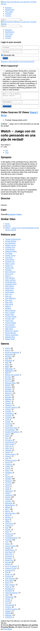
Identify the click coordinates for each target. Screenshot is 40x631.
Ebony (7, 436)
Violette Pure (10, 247)
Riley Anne (9, 304)
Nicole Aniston (10, 333)
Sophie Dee (9, 268)
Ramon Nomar (10, 310)
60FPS (7, 348)
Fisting (7, 466)
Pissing (8, 536)
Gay (6, 475)
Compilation (9, 414)
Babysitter (9, 369)
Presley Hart (10, 319)
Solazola (8, 270)
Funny (7, 471)
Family (7, 452)
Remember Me (9, 55)
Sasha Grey (9, 290)
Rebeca (8, 306)
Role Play (8, 554)
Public (7, 544)
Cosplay (8, 416)
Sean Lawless (10, 280)
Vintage (8, 611)
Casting (8, 403)
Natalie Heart (10, 339)
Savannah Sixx (10, 282)
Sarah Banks (9, 292)
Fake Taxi (8, 448)
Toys (7, 603)
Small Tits (9, 574)
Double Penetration (12, 432)
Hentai (7, 485)
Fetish (7, 462)
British (7, 395)
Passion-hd (9, 534)
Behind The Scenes (12, 375)
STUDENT (8, 591)
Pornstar (8, 540)
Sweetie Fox (10, 262)
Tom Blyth (8, 258)
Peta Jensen (10, 325)
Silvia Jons (9, 274)
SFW (7, 572)
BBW (7, 373)
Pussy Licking (10, 546)
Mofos (7, 511)
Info (6, 151)
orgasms (8, 526)
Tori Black (8, 253)
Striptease (9, 589)
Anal (6, 359)
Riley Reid (9, 302)
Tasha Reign (9, 260)
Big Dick (8, 379)
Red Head (8, 552)
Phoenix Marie (10, 323)
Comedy (8, 411)
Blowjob (8, 387)
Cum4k (7, 422)
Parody (7, 530)
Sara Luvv (8, 294)
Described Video (11, 428)
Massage (8, 503)
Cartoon (8, 401)
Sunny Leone (10, 264)
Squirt (7, 583)
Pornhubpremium (11, 538)
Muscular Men (10, 513)
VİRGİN (7, 613)
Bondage (8, 389)
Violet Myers (10, 249)
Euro (6, 438)
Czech (7, 426)
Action (7, 350)
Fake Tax (8, 446)
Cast (7, 153)
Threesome (9, 597)
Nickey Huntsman (11, 335)
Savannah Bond (10, 284)
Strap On (8, 587)
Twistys (8, 16)
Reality (7, 548)
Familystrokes (10, 454)
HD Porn (8, 483)
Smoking (8, 576)
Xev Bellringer (10, 243)
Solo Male (9, 581)
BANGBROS (9, 371)
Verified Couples (11, 609)
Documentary (10, 430)
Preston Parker (10, 317)
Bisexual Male (10, 383)
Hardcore (8, 481)
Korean (7, 497)
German (8, 477)
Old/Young (9, 524)
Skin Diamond (10, 272)
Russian (8, 562)
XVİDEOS (8, 617)
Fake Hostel (9, 444)
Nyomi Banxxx (10, 327)
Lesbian (8, 501)
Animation (8, 361)
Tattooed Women (11, 593)
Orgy (7, 528)
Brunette (8, 397)
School (7, 564)
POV (7, 542)
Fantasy (8, 456)
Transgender (9, 605)
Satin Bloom (9, 286)
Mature (7, 507)
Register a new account (9, 62)
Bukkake (8, 399)
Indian (7, 489)
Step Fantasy (10, 585)
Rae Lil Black (10, 313)
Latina (7, 499)
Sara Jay (8, 296)
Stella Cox (9, 266)
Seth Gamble (10, 278)
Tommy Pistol (10, 256)
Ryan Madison (10, 298)
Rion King (8, 300)
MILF (7, 509)
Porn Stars (9, 12)
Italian (7, 493)
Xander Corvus (10, 245)
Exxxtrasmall (10, 442)
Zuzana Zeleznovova (13, 239)
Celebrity (8, 405)
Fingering (8, 464)
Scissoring (9, 570)
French (7, 469)
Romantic (8, 558)
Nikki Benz (9, 329)
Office (7, 521)
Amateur (8, 356)
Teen (7, 595)
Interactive (9, 491)
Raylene (8, 308)
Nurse (7, 519)
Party (7, 532)
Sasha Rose (9, 288)
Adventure (9, 354)
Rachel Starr (9, 315)
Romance (8, 556)
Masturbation (10, 505)
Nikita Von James (11, 331)
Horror (7, 487)
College (8, 409)
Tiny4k (7, 601)
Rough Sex (9, 560)
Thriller (7, 599)
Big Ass (8, 377)
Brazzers (8, 8)
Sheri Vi (8, 276)
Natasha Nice (10, 337)
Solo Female (10, 579)
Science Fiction (11, 568)
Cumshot (8, 424)
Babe (7, 367)
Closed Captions (11, 407)
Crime (7, 420)
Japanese (8, 495)
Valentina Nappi (11, 251)
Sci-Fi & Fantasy (11, 566)
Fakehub (8, 14)
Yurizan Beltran (10, 241)
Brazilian (8, 391)
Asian (7, 365)
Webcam (8, 615)
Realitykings (9, 10)
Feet (7, 458)
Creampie (8, 418)
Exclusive (8, 440)
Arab (7, 363)
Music (7, 515)
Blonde (7, 385)
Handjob (8, 479)
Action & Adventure (12, 352)
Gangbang (8, 473)
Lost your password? (26, 62)
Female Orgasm (11, 460)
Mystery (8, 517)
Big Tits (8, 381)
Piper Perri (9, 321)
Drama (7, 434)
